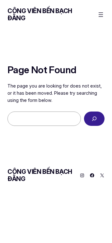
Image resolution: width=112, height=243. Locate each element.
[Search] (94, 119)
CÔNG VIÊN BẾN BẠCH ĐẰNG (39, 14)
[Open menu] (101, 14)
